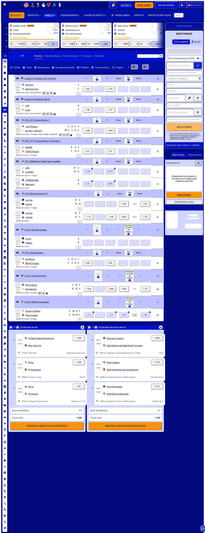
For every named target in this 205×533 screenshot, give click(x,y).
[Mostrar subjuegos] (78, 94)
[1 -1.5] (124, 289)
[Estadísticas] (43, 93)
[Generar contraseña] (189, 98)
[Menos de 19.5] (145, 204)
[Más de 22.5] (124, 217)
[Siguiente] (17, 327)
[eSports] (17, 56)
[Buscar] (161, 56)
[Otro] (134, 67)
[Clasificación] (51, 93)
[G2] (110, 89)
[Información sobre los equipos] (54, 93)
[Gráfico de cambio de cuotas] (47, 93)
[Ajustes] (183, 5)
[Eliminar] (82, 327)
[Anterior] (11, 327)
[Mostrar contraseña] (198, 98)
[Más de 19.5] (124, 204)
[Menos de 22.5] (145, 217)
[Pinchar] (18, 85)
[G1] (88, 89)
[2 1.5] (145, 289)
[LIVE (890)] (11, 56)
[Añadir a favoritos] (57, 26)
